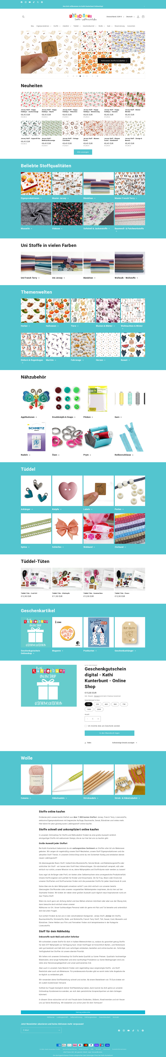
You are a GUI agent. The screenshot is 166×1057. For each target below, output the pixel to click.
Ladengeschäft (62, 1017)
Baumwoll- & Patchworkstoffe (129, 228)
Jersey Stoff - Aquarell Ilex (30, 138)
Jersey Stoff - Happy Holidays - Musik (49, 111)
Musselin (25, 228)
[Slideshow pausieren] (98, 76)
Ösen (54, 455)
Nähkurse (50, 1017)
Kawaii (124, 360)
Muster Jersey (59, 198)
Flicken (87, 417)
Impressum (106, 1049)
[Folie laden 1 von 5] (73, 76)
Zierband (119, 547)
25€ (97, 704)
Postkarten (88, 651)
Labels (86, 509)
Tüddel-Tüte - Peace (122, 593)
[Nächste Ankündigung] (144, 6)
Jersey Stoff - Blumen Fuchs (91, 139)
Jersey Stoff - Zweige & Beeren (133, 139)
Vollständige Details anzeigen (123, 743)
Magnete (56, 651)
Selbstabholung (76, 1017)
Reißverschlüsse (123, 455)
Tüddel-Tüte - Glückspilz (61, 593)
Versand (97, 696)
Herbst (24, 326)
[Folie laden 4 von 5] (83, 76)
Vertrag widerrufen (83, 1012)
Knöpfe (55, 509)
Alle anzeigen (83, 152)
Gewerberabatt (105, 1017)
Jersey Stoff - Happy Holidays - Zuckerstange (29, 111)
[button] (23, 16)
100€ (89, 709)
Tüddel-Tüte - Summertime (93, 593)
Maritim (50, 360)
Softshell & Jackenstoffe (95, 228)
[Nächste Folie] (92, 76)
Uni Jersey (57, 278)
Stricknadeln (89, 798)
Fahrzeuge (76, 360)
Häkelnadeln (58, 798)
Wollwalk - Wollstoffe (125, 278)
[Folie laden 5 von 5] (87, 76)
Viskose (56, 228)
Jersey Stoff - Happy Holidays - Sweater (111, 111)
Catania (24, 798)
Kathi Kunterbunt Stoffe (53, 1049)
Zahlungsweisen (90, 1017)
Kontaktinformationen (119, 1049)
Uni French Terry (29, 278)
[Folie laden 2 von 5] (76, 76)
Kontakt (116, 1017)
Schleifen (56, 547)
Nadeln (24, 455)
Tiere (73, 326)
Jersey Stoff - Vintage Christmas (70, 139)
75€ (124, 704)
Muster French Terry (125, 198)
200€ (99, 709)
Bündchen (88, 198)
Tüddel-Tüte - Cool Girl (29, 593)
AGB (92, 1049)
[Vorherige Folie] (67, 76)
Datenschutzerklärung (70, 1049)
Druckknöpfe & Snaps (62, 417)
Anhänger (25, 509)
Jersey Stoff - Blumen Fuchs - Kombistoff (112, 139)
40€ (106, 704)
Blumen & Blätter (104, 326)
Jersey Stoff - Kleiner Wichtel (132, 111)
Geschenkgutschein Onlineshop (30, 652)
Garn (117, 417)
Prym (86, 455)
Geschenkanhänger (124, 651)
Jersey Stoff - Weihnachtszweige (48, 139)
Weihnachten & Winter (132, 326)
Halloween (51, 326)
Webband (87, 547)
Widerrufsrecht (83, 1049)
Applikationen (28, 417)
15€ (88, 704)
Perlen (118, 509)
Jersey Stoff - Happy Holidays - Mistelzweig (91, 111)
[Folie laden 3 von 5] (80, 76)
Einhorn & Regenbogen (32, 360)
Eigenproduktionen (30, 198)
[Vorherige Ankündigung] (21, 6)
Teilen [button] (89, 743)
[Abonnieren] (58, 1030)
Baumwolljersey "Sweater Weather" (114, 61)
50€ (115, 704)
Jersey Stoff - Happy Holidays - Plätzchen (70, 111)
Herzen (99, 360)
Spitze (24, 547)
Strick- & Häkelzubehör (126, 798)
